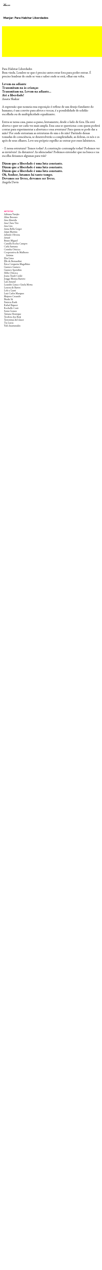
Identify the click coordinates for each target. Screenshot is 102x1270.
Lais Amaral (10, 281)
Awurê (7, 237)
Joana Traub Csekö (13, 275)
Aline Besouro (11, 217)
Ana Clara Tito (11, 222)
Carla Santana (11, 246)
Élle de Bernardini (13, 261)
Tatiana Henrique (12, 313)
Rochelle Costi (11, 308)
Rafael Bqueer (11, 305)
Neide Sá (8, 299)
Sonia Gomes (10, 310)
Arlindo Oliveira (12, 234)
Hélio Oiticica (11, 272)
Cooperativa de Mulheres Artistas (16, 254)
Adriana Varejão (11, 214)
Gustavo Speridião (13, 269)
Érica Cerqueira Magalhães (17, 264)
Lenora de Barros (12, 287)
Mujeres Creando (12, 296)
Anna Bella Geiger (13, 228)
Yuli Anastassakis (12, 325)
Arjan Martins (10, 231)
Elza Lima (9, 258)
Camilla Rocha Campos (15, 243)
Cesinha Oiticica (12, 249)
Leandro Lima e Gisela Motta (18, 284)
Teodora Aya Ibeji (12, 316)
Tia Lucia (8, 322)
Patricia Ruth (10, 302)
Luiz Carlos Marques (14, 293)
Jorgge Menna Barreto (14, 278)
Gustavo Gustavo (12, 266)
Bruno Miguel (11, 240)
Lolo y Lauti (10, 290)
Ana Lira (8, 225)
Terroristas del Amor (14, 319)
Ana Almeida (10, 220)
